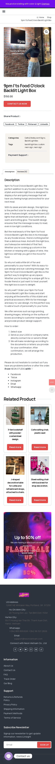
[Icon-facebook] (15, 649)
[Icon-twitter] (20, 649)
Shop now (27, 553)
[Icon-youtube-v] (26, 649)
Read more (15, 447)
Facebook (16, 374)
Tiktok (14, 377)
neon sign (38, 147)
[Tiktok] (41, 649)
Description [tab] (10, 172)
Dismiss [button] (46, 3)
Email (44, 338)
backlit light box (31, 144)
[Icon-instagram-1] (31, 649)
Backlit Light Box (31, 140)
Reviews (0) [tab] (22, 172)
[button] (4, 11)
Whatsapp (16, 386)
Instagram (16, 380)
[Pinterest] (36, 649)
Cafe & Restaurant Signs (35, 138)
